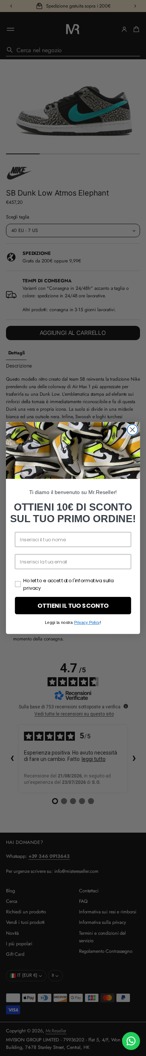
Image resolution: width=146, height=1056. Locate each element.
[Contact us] (131, 1041)
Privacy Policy (87, 622)
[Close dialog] (132, 430)
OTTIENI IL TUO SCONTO (73, 605)
